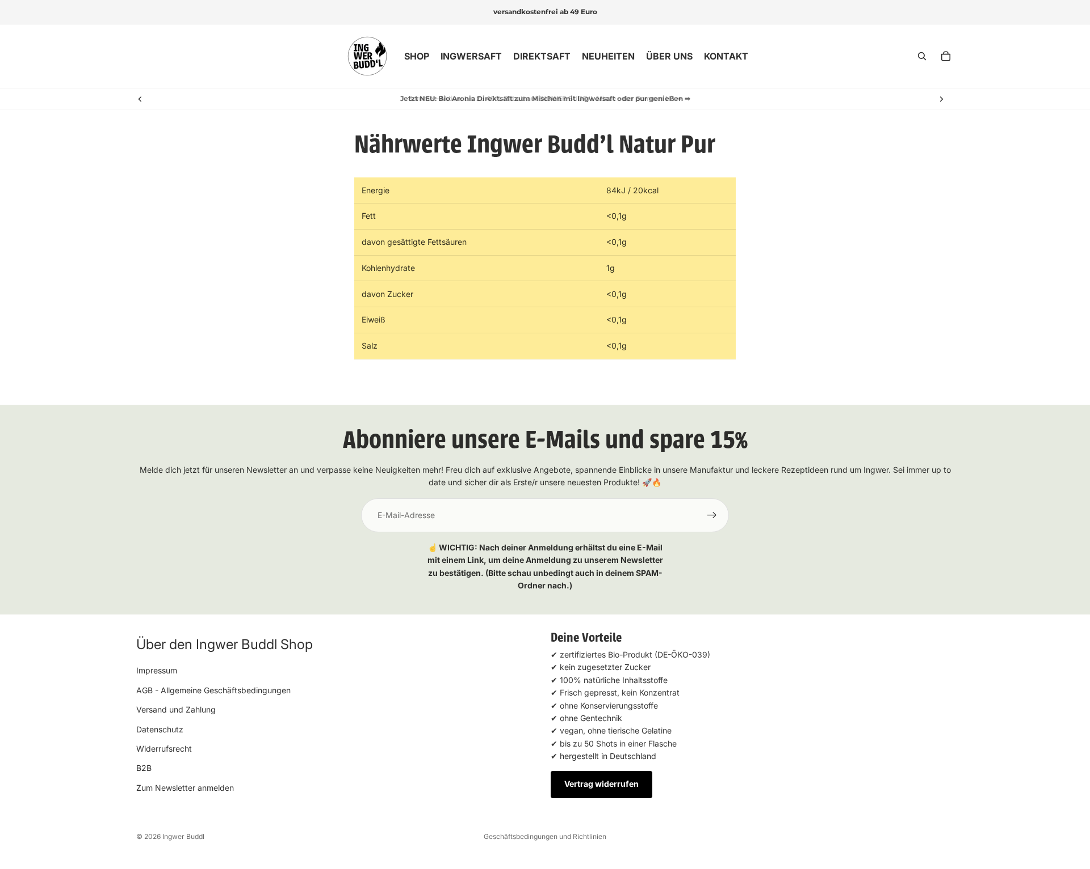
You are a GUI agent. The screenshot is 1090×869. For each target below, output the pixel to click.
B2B (144, 768)
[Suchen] (921, 56)
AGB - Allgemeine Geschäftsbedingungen (213, 690)
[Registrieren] (712, 515)
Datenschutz (159, 729)
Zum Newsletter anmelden (185, 787)
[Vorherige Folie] (140, 98)
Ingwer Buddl (183, 836)
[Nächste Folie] (941, 98)
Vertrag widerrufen (601, 784)
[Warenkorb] (945, 56)
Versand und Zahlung (176, 709)
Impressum (156, 671)
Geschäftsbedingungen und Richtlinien (545, 836)
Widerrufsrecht (164, 748)
